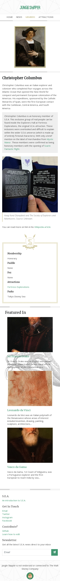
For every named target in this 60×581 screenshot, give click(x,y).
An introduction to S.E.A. (14, 500)
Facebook (7, 520)
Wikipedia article (42, 226)
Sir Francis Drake (18, 356)
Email (4, 510)
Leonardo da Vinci (19, 410)
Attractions (46, 17)
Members (30, 17)
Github (5, 530)
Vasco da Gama (17, 467)
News (19, 17)
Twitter (6, 514)
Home (10, 17)
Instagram (7, 517)
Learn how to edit (11, 534)
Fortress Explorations (18, 286)
